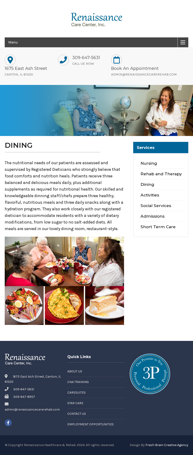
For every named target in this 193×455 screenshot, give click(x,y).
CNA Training (78, 382)
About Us (74, 371)
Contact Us (76, 414)
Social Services (156, 205)
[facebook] (8, 422)
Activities (150, 194)
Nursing (149, 163)
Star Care (75, 403)
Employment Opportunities (90, 424)
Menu (13, 42)
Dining (147, 184)
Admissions (153, 216)
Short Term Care (158, 226)
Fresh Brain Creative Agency (166, 445)
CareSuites (76, 393)
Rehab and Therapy (161, 173)
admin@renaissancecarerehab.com (144, 74)
